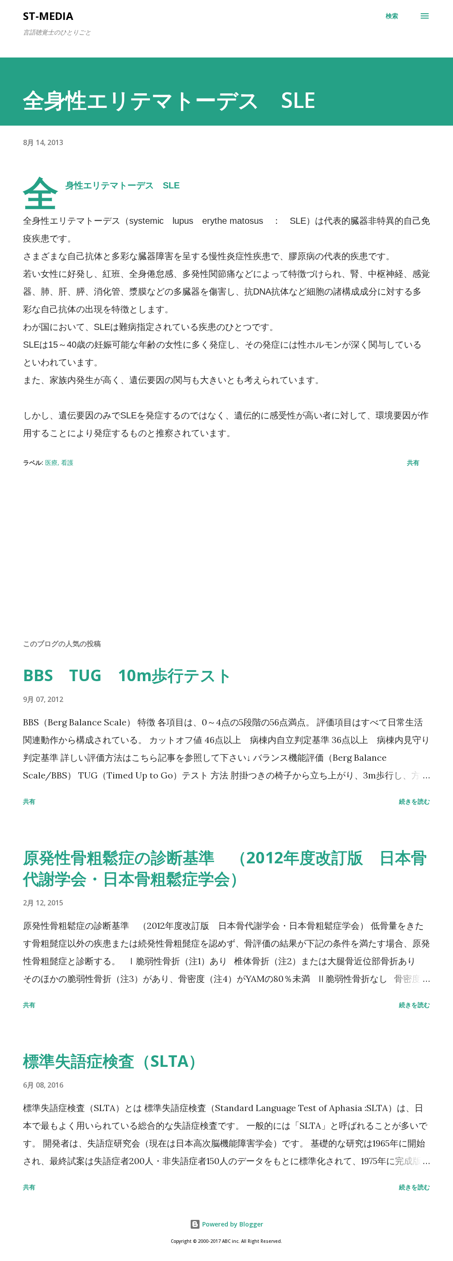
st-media (48, 15)
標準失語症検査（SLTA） (113, 1061)
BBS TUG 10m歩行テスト (128, 675)
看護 (67, 462)
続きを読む (414, 801)
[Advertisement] (226, 563)
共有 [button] (413, 462)
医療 (51, 462)
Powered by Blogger (231, 1224)
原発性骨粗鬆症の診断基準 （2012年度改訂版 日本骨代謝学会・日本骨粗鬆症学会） (225, 868)
